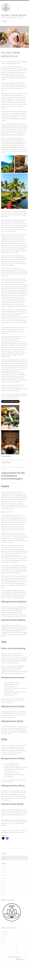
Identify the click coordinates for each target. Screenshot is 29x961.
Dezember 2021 (4, 878)
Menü (5, 21)
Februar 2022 (3, 872)
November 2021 (4, 881)
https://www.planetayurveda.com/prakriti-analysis (12, 460)
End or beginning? (4, 931)
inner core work (13, 15)
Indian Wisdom (4, 939)
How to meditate (4, 934)
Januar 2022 (3, 875)
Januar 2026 (3, 867)
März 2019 (3, 892)
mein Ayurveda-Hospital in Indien (10, 401)
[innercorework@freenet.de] (16, 950)
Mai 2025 (2, 870)
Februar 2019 (3, 895)
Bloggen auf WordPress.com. (14, 957)
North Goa (3, 942)
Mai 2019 (2, 886)
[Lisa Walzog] (11, 950)
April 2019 (3, 889)
